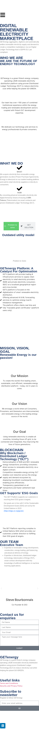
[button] (1, 588)
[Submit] (19, 708)
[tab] (11, 226)
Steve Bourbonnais (19, 600)
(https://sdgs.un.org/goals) (14, 511)
